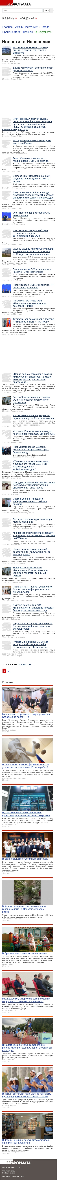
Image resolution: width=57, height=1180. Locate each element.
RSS (22, 1176)
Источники (31, 26)
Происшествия (11, 32)
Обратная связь (8, 1171)
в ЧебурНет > (44, 32)
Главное (7, 26)
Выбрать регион (8, 1173)
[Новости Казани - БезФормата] (16, 3)
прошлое (24, 664)
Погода (45, 26)
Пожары (28, 32)
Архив (19, 26)
